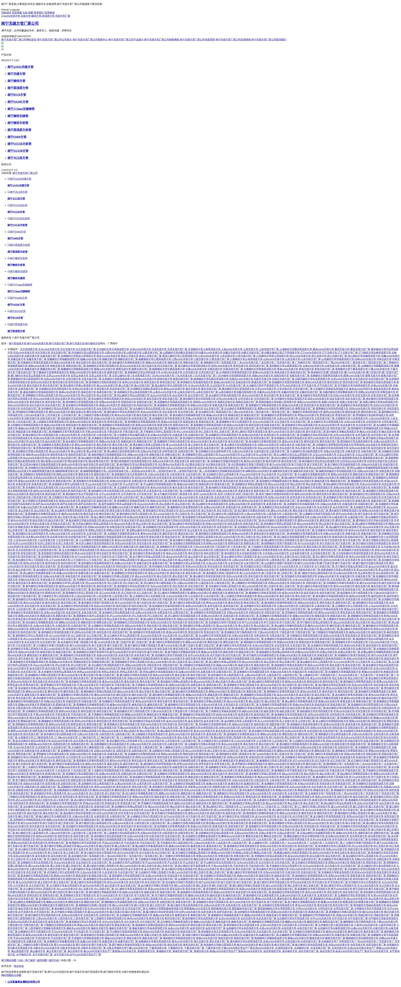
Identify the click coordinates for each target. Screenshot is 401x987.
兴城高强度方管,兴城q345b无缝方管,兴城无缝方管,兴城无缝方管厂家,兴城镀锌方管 (347, 504)
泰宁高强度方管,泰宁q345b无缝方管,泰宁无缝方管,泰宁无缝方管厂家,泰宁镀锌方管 (97, 645)
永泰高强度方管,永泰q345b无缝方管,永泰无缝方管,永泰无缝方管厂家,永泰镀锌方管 (233, 638)
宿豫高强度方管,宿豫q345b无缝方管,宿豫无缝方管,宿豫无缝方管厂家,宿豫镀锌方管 (243, 589)
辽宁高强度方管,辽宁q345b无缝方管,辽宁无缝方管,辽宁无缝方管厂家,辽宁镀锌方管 (327, 352)
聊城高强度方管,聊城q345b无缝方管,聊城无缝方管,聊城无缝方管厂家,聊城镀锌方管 (152, 714)
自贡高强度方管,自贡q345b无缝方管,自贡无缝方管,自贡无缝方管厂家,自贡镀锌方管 (154, 836)
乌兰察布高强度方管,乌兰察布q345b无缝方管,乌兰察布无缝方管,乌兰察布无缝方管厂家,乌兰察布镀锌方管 (193, 464)
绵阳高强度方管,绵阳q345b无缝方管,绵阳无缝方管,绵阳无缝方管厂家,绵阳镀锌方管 (154, 839)
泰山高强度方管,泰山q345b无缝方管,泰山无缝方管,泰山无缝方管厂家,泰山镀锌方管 (254, 701)
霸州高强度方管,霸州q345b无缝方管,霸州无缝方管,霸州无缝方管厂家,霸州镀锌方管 (351, 411)
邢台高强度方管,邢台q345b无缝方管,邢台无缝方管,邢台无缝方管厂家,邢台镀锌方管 (61, 398)
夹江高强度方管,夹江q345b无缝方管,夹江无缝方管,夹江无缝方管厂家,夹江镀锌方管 (53, 852)
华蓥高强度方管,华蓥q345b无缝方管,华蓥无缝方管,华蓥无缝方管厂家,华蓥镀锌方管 (223, 855)
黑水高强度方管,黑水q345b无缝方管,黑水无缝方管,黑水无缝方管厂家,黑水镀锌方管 (225, 869)
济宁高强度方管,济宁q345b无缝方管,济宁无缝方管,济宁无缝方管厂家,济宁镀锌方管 (188, 698)
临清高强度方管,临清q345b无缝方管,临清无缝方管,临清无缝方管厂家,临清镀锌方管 (243, 714)
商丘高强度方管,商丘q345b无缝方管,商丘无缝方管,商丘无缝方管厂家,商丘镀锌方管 (183, 737)
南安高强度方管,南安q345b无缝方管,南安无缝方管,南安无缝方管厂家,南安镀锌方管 (163, 648)
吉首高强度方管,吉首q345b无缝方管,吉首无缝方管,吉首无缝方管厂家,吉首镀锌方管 (277, 793)
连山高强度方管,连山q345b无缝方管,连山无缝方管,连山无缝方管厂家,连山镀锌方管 (165, 504)
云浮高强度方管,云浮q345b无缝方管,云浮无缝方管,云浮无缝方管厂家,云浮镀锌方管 (257, 819)
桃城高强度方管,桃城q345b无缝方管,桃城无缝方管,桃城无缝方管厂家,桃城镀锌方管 (233, 415)
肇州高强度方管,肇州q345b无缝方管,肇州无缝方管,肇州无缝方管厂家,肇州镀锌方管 (168, 533)
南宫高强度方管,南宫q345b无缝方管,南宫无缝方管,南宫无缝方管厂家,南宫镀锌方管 (152, 398)
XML (20, 960)
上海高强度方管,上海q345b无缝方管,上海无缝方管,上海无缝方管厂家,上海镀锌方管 (248, 349)
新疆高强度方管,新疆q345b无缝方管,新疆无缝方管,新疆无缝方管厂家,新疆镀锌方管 (97, 372)
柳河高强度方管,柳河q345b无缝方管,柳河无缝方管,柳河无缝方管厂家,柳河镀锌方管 (89, 513)
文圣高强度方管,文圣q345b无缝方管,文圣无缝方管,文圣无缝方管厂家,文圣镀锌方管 (204, 497)
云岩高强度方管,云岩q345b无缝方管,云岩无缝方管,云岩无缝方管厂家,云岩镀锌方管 (147, 879)
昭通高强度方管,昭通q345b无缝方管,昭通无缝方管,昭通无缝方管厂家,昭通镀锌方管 (348, 902)
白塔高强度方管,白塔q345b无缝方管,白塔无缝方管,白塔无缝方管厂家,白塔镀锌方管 (113, 497)
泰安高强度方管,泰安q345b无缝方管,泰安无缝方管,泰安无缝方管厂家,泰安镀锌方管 (163, 701)
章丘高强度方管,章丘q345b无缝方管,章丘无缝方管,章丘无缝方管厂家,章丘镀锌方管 (337, 678)
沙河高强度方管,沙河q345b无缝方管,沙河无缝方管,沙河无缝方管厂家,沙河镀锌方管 (243, 398)
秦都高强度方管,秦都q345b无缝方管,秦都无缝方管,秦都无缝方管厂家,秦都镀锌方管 (180, 915)
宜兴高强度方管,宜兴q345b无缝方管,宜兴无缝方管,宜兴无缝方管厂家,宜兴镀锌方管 (351, 559)
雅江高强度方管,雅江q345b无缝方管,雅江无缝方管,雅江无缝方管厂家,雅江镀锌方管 (199, 872)
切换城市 (6, 12)
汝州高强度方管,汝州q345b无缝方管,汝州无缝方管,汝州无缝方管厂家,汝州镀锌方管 (246, 727)
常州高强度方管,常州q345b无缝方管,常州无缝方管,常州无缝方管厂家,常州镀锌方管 (213, 566)
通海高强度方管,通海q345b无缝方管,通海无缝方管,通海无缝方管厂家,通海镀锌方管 (282, 898)
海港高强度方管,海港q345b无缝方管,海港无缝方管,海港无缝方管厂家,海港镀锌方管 (86, 392)
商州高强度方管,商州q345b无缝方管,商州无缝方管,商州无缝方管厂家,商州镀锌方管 (196, 925)
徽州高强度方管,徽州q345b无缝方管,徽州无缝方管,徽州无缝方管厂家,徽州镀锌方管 (335, 625)
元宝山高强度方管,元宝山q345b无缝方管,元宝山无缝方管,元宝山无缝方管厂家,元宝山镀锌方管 (344, 454)
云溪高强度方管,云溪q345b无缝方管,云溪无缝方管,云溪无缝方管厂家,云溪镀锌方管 (142, 783)
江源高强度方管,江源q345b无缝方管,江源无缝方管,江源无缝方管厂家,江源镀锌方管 (272, 513)
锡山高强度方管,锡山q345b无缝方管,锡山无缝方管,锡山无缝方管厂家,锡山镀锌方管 (168, 559)
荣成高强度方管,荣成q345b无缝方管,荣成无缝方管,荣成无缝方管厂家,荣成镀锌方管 (320, 704)
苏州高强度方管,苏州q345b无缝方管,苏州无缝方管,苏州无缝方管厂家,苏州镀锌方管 (97, 569)
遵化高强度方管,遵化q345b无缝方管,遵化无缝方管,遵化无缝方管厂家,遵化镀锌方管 (191, 388)
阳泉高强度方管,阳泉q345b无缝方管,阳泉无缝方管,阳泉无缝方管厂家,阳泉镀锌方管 (254, 425)
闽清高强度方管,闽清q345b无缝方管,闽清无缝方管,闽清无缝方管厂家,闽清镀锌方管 (142, 638)
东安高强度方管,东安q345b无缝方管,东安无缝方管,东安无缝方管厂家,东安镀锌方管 (142, 543)
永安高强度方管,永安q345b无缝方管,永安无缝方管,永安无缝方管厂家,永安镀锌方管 (280, 645)
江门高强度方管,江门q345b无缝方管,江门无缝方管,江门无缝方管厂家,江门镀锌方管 (267, 806)
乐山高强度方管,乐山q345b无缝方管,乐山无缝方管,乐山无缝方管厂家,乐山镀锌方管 (262, 849)
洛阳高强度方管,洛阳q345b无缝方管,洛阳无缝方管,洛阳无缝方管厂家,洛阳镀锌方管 (259, 724)
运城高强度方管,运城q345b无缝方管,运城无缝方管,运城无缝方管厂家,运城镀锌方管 (178, 434)
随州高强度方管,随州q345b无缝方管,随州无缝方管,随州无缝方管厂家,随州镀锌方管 (295, 763)
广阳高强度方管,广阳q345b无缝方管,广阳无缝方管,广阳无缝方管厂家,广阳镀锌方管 (259, 411)
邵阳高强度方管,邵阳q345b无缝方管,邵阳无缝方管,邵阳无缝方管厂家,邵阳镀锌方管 (76, 780)
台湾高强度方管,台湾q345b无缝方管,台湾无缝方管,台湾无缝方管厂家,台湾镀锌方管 (188, 372)
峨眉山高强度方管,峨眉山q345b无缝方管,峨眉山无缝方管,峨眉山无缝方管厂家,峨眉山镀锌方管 (242, 852)
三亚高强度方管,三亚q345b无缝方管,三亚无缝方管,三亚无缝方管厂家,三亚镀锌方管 (76, 832)
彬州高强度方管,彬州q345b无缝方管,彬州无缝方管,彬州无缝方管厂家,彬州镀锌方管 (154, 918)
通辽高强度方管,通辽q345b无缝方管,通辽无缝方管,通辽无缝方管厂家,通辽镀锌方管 (142, 457)
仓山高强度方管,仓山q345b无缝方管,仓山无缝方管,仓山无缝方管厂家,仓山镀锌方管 (168, 635)
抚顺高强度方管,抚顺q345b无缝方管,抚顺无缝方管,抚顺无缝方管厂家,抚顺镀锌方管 (345, 477)
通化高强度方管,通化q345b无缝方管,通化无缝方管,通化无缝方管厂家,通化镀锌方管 (298, 510)
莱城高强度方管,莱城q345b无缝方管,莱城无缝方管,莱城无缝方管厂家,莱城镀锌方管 (204, 707)
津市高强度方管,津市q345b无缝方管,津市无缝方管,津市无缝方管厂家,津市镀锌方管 (121, 786)
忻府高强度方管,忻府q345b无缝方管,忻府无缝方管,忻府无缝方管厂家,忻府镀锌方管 (243, 438)
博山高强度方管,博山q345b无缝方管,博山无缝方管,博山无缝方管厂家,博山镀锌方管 (79, 688)
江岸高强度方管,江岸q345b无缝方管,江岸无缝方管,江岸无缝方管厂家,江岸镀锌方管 (170, 740)
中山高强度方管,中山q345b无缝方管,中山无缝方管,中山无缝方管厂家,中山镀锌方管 (267, 474)
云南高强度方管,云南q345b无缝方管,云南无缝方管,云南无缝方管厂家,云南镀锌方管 (330, 365)
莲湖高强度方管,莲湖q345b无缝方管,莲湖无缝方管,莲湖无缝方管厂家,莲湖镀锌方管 (298, 911)
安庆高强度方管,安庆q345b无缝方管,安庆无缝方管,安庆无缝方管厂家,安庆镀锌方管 (178, 622)
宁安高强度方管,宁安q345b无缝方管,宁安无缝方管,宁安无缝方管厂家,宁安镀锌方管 (220, 546)
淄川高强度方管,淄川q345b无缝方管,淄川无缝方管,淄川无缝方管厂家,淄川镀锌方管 (287, 684)
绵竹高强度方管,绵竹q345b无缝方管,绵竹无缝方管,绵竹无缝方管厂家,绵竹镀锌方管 (63, 839)
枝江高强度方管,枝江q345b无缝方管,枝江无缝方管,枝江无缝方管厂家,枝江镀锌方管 (213, 750)
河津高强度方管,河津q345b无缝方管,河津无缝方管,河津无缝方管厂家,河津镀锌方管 (61, 438)
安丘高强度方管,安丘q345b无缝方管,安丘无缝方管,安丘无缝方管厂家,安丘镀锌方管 (97, 698)
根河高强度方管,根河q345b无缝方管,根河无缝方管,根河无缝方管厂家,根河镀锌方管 (271, 461)
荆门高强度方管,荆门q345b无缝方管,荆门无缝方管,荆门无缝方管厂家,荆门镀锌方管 (280, 754)
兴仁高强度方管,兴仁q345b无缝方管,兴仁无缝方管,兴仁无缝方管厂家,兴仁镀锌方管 (84, 888)
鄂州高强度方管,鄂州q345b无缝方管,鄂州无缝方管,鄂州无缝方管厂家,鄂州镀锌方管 (188, 754)
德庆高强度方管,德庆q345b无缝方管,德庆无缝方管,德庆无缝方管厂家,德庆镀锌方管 (215, 813)
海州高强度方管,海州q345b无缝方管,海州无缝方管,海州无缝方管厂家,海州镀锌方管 (335, 490)
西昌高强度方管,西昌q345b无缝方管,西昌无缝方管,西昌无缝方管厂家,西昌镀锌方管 (81, 875)
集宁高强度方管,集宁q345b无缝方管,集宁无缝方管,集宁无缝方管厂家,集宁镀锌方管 (297, 464)
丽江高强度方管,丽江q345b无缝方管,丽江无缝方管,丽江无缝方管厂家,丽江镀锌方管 (139, 905)
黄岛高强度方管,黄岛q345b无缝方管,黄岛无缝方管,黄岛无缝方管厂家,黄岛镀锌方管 (129, 681)
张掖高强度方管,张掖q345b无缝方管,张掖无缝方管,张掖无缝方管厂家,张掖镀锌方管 (340, 934)
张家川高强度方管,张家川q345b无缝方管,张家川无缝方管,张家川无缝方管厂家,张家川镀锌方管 (151, 934)
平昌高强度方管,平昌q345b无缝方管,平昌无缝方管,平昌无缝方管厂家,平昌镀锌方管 (238, 865)
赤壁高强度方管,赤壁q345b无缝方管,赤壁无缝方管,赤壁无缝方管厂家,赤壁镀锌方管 (204, 763)
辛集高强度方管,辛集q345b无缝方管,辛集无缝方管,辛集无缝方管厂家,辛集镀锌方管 (213, 418)
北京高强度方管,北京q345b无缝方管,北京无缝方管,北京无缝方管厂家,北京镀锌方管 (66, 349)
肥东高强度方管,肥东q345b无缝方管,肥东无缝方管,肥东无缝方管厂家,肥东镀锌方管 (346, 612)
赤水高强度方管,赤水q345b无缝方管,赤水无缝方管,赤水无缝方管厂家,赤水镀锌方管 (134, 882)
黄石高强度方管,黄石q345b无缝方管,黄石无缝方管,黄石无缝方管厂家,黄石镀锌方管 (248, 744)
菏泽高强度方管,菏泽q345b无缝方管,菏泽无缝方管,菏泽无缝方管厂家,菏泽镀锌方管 (126, 717)
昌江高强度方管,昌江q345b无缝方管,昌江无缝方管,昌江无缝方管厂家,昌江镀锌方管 (178, 661)
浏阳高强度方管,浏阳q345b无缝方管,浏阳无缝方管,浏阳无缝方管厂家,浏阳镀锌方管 (152, 770)
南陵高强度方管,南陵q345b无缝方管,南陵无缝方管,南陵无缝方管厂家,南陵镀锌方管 (320, 615)
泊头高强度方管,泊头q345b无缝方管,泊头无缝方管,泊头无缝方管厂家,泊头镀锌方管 (102, 408)
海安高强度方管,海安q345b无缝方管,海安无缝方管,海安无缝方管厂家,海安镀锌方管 (175, 573)
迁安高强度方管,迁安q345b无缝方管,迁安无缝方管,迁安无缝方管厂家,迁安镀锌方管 (282, 388)
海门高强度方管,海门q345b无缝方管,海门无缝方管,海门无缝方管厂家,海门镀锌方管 (267, 573)
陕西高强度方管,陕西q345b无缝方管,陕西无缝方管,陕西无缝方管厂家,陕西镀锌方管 (121, 369)
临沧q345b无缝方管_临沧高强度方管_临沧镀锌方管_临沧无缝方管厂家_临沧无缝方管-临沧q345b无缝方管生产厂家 (304, 951)
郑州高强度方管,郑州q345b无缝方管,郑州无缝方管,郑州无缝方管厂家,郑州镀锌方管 (102, 721)
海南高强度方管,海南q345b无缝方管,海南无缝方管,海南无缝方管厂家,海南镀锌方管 (56, 365)
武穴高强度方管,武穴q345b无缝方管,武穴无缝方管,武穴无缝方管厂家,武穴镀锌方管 (320, 760)
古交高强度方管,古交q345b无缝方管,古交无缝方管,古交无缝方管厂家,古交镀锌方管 (280, 421)
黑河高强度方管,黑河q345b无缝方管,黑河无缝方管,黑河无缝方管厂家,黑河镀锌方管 (312, 546)
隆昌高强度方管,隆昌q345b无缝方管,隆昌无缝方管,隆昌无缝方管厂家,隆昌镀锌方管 (170, 849)
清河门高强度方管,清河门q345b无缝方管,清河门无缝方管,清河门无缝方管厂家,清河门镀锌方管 (224, 494)
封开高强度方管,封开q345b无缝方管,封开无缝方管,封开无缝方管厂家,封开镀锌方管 (124, 813)
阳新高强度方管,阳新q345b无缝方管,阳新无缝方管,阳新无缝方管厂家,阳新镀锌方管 (340, 744)
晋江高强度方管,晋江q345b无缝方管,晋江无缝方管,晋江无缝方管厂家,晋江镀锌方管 (71, 648)
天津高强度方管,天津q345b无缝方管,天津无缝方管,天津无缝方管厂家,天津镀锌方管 (157, 349)
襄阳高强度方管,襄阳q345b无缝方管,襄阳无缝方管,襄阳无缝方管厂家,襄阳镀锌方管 (304, 750)
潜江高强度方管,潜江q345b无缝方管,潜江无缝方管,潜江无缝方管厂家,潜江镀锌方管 (269, 767)
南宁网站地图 (8, 960)
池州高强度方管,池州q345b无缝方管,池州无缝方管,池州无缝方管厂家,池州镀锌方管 (102, 632)
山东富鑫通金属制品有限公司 (24, 981)
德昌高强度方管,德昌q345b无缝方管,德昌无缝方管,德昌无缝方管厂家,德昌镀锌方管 (264, 875)
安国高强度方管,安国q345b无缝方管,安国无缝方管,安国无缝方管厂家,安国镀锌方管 (126, 402)
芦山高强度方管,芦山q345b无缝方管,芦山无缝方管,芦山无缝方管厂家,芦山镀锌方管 (173, 862)
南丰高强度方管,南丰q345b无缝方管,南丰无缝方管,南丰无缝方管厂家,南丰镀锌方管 (180, 675)
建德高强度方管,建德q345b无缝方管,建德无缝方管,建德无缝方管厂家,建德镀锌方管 (218, 592)
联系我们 (39, 12)
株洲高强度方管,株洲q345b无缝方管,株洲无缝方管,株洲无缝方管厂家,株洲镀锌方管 (243, 770)
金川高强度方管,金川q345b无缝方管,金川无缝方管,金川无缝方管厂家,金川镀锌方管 (134, 869)
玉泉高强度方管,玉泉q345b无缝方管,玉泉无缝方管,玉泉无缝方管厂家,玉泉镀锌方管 (193, 448)
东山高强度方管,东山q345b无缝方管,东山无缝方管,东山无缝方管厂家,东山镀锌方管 (298, 527)
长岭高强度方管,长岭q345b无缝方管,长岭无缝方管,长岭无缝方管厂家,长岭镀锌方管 (246, 517)
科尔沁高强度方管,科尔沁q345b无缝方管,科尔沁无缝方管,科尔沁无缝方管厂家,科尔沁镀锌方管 (240, 457)
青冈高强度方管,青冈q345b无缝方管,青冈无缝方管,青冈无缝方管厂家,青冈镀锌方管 (311, 550)
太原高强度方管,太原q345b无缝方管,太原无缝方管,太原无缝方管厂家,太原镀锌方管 (304, 418)
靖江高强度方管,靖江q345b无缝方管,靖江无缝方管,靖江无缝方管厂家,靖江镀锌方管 (269, 586)
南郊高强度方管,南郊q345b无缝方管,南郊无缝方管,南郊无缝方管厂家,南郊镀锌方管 (71, 425)
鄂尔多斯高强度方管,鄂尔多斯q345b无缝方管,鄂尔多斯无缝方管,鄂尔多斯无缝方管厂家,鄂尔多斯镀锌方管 (76, 461)
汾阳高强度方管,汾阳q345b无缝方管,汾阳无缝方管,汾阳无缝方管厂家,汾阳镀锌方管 (285, 444)
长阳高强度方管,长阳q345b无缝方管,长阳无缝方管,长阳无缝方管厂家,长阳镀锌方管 (327, 747)
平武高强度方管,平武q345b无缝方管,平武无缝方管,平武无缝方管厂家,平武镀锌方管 (129, 842)
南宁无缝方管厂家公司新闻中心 (90, 39)
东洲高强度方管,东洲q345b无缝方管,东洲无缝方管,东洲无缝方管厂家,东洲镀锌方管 (137, 480)
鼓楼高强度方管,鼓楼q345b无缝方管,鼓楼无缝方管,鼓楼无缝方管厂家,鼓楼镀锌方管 (142, 563)
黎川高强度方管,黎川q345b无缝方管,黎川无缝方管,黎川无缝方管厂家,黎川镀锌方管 (89, 675)
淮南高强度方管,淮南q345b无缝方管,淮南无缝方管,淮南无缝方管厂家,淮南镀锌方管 (204, 619)
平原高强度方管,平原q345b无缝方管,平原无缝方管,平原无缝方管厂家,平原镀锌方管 (61, 714)
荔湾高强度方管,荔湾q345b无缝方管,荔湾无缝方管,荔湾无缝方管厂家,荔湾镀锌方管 (68, 796)
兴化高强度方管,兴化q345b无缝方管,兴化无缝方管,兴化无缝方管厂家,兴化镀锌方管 (178, 586)
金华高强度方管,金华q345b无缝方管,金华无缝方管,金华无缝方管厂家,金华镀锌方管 (213, 605)
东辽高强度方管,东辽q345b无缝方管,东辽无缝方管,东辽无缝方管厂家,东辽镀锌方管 (207, 510)
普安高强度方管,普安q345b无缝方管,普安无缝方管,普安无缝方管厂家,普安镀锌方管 (175, 888)
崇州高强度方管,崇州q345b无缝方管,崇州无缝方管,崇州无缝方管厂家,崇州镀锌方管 (63, 836)
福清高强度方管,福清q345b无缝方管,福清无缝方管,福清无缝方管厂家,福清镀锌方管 (325, 638)
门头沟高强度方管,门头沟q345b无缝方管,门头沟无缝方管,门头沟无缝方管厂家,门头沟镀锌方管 (182, 375)
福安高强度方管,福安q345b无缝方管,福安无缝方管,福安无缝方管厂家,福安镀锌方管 (191, 658)
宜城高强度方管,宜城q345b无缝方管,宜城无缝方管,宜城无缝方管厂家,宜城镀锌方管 (97, 754)
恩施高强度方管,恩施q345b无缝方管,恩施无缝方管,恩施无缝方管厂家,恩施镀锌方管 (86, 767)
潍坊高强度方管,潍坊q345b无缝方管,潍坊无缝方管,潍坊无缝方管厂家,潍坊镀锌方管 (121, 694)
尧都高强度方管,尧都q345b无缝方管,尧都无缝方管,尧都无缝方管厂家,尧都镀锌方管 (126, 441)
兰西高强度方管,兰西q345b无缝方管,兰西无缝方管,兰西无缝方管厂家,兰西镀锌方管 (219, 550)
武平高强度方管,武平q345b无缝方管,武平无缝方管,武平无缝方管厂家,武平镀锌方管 (215, 655)
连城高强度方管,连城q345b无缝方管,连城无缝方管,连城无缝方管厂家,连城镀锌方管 (307, 655)
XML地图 (28, 12)
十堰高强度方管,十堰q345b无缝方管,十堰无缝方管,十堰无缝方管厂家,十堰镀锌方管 (132, 747)
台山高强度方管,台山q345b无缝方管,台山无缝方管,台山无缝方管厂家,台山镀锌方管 (149, 809)
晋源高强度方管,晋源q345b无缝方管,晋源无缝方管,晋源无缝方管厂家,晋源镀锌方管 (188, 421)
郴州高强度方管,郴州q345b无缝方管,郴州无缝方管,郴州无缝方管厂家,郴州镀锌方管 (120, 790)
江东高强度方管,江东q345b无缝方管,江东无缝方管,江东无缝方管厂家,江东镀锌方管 (102, 596)
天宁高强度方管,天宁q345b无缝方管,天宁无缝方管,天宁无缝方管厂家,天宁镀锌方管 (304, 566)
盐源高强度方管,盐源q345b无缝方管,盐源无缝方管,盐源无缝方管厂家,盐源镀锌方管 (173, 875)
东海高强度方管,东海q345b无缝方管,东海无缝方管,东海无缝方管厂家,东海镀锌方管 (71, 576)
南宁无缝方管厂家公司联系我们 (268, 39)
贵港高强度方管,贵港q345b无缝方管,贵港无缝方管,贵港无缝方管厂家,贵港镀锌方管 (218, 826)
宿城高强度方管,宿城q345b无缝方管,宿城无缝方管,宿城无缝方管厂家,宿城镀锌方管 (152, 589)
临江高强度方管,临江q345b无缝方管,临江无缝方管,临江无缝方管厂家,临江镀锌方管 (63, 517)
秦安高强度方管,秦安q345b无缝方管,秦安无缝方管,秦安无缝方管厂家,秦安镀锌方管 (53, 934)
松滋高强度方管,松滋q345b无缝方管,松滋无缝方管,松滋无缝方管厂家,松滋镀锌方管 (346, 757)
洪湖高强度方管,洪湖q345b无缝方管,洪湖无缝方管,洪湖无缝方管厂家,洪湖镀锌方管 (254, 757)
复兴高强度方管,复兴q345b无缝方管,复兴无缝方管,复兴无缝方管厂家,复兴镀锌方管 (269, 395)
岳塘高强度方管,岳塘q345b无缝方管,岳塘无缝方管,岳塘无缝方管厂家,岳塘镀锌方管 (126, 773)
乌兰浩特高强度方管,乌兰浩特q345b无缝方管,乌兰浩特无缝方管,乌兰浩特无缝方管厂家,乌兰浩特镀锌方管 (205, 467)
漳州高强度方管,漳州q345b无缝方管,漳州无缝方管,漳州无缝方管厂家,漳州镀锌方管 (254, 648)
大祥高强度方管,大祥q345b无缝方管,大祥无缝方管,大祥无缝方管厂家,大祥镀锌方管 (259, 780)
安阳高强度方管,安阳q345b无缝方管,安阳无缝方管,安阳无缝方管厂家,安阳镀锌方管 (337, 727)
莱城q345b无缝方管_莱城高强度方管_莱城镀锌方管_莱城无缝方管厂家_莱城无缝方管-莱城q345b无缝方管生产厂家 (178, 951)
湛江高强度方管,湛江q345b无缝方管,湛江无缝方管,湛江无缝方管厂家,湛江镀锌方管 (241, 809)
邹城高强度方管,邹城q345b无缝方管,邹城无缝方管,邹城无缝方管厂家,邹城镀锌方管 (71, 701)
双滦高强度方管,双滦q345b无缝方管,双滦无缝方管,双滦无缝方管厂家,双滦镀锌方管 (309, 405)
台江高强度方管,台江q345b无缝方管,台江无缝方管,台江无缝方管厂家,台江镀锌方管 (76, 635)
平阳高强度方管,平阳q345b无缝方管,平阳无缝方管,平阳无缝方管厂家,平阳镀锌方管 (168, 599)
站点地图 (16, 975)
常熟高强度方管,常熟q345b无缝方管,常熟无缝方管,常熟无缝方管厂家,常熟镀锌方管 (188, 569)
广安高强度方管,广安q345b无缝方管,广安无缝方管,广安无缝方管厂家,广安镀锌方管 (132, 855)
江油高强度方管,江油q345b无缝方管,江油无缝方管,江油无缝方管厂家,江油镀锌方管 (221, 842)
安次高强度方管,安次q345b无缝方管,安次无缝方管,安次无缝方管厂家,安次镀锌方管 (168, 411)
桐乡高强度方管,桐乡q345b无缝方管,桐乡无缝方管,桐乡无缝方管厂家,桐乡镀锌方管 (233, 602)
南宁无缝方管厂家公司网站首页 (18, 39)
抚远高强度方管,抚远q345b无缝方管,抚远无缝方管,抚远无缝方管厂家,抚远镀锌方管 (154, 536)
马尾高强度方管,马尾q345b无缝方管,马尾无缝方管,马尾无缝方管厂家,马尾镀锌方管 (259, 635)
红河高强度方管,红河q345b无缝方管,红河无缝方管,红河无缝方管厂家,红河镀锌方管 (115, 908)
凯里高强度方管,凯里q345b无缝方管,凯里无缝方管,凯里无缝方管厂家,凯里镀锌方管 (267, 888)
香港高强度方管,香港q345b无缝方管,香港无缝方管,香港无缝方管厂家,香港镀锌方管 (280, 372)
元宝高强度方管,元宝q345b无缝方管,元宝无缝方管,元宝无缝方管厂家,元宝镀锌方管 (86, 487)
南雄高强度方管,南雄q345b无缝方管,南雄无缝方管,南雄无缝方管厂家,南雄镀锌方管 (317, 800)
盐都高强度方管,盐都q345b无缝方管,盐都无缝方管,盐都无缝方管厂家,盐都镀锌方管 (137, 579)
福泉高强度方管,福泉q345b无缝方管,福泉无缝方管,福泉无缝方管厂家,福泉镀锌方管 (149, 892)
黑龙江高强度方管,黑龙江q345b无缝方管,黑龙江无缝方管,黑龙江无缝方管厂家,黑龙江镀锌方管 (128, 355)
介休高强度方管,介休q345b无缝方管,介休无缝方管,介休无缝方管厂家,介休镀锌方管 (86, 434)
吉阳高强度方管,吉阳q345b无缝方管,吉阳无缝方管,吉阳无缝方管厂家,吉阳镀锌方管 (168, 832)
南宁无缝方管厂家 (59, 343)
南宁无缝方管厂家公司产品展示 (125, 39)
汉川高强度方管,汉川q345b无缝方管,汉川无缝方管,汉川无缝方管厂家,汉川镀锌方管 (71, 757)
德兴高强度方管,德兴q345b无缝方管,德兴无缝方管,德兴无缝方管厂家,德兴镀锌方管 (63, 678)
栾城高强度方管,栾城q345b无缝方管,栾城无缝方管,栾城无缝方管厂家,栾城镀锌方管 (241, 382)
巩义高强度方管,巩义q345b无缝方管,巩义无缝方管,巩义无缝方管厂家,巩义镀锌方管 (285, 721)
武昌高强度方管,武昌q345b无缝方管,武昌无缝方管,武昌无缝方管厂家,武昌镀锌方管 (353, 740)
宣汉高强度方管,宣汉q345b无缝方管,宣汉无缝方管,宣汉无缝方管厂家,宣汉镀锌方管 (315, 855)
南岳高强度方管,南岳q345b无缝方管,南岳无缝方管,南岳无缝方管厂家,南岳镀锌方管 (102, 777)
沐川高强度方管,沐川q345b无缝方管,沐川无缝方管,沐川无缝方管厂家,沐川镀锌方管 (144, 852)
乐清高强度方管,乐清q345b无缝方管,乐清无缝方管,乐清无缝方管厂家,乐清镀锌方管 (351, 599)
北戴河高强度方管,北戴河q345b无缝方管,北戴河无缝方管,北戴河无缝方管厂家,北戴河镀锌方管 (288, 392)
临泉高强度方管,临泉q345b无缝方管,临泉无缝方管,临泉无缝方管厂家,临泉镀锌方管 (126, 629)
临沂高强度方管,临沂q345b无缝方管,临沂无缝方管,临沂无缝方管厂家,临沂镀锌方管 (295, 707)
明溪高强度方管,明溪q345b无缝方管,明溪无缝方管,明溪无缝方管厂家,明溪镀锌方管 (304, 642)
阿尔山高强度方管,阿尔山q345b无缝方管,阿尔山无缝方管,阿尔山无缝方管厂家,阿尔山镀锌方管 (316, 467)
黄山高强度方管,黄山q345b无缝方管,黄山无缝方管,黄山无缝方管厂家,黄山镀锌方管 (243, 625)
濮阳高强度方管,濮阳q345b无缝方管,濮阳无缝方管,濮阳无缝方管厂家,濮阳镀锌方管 (287, 734)
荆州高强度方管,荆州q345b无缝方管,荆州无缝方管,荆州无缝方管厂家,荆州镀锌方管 (163, 757)
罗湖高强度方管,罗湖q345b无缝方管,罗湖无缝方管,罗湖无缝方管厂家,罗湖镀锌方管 (110, 803)
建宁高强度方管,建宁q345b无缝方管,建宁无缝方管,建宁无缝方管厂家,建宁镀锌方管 (188, 645)
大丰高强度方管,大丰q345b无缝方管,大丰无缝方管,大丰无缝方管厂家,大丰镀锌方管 (320, 579)
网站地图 (6, 975)
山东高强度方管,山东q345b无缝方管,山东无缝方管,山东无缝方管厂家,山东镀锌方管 (290, 359)
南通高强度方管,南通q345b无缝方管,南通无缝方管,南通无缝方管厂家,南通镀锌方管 (84, 573)
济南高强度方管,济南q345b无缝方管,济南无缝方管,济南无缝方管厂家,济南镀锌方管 (154, 678)
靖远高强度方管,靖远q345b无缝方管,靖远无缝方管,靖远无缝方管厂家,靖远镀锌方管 (170, 931)
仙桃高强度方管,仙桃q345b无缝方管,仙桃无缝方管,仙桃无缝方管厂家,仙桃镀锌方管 (178, 767)
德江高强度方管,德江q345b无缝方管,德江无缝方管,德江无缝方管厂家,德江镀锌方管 (293, 885)
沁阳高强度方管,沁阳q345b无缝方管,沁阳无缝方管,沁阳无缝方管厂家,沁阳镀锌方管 (104, 734)
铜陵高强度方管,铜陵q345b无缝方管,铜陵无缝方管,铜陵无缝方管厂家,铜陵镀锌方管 (86, 622)
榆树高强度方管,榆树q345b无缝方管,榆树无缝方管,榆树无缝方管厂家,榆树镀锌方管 (139, 507)
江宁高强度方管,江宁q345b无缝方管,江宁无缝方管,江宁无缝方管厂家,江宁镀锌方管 (76, 559)
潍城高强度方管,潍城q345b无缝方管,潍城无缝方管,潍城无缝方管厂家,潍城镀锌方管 (213, 694)
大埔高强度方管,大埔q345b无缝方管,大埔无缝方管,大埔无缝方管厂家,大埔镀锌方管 (99, 816)
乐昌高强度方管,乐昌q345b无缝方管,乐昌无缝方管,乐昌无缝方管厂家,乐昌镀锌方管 (226, 800)
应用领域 (49, 12)
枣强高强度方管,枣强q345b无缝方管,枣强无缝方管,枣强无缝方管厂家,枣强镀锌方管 (325, 415)
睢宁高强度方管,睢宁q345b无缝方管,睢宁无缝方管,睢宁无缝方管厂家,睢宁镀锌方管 (325, 563)
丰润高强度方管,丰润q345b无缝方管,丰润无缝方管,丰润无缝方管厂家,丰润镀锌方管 (99, 388)
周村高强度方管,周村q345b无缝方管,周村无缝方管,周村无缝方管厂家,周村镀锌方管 (262, 688)
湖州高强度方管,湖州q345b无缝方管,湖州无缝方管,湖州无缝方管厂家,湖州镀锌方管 (325, 602)
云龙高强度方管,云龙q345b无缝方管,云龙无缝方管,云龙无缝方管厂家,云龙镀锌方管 (233, 563)
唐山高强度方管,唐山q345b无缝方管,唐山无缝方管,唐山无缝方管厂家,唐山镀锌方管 (124, 385)
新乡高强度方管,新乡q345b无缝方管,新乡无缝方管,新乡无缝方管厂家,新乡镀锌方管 (221, 730)
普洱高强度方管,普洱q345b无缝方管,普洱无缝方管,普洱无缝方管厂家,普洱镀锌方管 (322, 905)
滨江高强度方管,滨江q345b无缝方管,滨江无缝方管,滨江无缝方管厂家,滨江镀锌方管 (126, 592)
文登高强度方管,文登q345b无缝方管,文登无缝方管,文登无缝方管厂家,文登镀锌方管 (228, 704)
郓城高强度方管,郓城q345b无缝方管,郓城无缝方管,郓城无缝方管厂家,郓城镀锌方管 (309, 717)
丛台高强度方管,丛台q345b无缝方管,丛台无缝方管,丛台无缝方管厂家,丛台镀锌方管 (178, 395)
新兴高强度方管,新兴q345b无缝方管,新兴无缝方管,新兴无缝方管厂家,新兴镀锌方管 (142, 540)
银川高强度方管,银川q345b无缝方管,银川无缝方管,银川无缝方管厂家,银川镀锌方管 (264, 944)
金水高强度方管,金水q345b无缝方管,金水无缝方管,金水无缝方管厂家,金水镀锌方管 (193, 721)
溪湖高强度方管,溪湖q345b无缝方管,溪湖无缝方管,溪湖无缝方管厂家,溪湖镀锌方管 (204, 484)
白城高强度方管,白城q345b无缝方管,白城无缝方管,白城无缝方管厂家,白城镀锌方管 (337, 517)
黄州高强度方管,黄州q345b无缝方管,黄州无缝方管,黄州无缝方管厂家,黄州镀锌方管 (137, 760)
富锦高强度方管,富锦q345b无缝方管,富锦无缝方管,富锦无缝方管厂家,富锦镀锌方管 (337, 536)
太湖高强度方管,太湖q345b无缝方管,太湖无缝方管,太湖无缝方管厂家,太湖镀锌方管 (61, 625)
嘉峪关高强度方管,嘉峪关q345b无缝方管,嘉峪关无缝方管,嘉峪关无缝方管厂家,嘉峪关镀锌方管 (98, 928)
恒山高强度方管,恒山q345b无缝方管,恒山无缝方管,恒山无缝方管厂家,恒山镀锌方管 (141, 523)
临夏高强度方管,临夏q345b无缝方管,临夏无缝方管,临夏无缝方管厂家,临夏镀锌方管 (108, 941)
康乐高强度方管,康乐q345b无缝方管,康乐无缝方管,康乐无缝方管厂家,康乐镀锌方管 (199, 941)
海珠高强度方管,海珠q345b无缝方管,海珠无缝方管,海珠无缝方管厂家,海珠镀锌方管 (160, 796)
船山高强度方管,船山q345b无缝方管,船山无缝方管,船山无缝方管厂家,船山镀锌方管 (104, 846)
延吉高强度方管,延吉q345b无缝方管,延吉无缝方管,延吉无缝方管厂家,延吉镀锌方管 (129, 520)
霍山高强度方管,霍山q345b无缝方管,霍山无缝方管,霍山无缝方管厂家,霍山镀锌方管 (309, 629)
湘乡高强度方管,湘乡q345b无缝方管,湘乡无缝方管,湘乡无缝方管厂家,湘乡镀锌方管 (218, 773)
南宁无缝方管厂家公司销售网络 (161, 39)
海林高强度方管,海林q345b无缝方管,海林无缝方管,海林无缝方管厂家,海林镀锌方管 (129, 546)
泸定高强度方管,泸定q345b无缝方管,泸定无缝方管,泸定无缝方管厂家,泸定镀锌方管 (317, 869)
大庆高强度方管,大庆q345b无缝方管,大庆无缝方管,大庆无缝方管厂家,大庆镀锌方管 (76, 533)
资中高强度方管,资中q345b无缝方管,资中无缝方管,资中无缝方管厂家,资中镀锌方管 (79, 849)
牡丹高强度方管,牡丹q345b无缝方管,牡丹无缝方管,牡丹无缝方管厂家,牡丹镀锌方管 (218, 717)
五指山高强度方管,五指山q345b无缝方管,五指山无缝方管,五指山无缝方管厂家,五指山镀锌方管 (266, 832)
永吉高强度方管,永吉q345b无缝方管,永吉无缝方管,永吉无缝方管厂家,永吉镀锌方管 (322, 507)
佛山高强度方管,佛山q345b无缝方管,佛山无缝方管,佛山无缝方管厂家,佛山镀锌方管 (175, 806)
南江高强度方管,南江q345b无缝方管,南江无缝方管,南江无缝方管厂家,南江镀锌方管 (147, 865)
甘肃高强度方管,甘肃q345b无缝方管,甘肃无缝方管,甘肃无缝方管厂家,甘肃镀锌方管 (213, 369)
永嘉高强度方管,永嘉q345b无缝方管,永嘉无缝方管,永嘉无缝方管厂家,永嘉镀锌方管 (76, 599)
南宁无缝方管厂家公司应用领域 (233, 39)
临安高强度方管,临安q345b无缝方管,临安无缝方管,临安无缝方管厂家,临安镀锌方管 (309, 592)
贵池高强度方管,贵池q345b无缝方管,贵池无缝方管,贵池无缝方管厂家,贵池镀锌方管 (193, 632)
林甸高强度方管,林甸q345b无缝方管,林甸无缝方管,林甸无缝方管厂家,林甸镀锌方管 (259, 533)
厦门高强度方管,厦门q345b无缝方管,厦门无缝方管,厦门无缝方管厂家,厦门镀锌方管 (121, 642)
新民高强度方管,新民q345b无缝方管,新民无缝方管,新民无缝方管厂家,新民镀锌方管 (84, 474)
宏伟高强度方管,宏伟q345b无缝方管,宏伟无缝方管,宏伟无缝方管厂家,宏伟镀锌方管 (295, 497)
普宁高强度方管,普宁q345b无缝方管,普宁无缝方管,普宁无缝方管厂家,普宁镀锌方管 (165, 819)
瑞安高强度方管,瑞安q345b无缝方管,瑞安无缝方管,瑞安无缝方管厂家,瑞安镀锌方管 (259, 599)
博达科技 (19, 966)
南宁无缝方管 (77, 343)
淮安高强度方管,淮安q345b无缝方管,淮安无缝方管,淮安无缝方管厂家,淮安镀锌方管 (253, 576)
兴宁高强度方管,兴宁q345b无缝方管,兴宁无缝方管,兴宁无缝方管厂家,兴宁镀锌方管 (191, 816)
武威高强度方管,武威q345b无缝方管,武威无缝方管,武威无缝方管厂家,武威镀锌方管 (248, 934)
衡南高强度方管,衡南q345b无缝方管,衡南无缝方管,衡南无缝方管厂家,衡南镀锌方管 (193, 777)
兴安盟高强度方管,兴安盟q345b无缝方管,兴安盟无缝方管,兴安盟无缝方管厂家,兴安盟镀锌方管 (95, 467)
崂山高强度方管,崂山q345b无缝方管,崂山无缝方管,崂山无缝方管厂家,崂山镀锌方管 (221, 681)
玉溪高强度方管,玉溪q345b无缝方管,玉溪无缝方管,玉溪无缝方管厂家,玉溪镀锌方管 (307, 895)
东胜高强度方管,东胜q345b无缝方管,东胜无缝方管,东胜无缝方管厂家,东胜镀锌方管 (180, 461)
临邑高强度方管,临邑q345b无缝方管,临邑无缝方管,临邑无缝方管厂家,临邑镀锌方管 (269, 711)
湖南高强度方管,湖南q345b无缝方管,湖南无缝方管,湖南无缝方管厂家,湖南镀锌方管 (173, 362)
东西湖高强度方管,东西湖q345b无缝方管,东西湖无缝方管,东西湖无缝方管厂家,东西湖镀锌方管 (60, 744)
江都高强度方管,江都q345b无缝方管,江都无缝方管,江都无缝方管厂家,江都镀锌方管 (204, 582)
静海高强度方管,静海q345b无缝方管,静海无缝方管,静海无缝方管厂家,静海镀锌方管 (163, 379)
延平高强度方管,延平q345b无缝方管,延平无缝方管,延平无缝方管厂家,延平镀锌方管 (137, 652)
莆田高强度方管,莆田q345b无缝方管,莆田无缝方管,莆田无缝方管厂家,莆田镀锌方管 (213, 642)
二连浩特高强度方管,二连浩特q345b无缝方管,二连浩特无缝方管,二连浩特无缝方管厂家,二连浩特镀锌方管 (164, 471)
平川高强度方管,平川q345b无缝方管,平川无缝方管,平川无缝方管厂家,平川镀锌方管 (79, 931)
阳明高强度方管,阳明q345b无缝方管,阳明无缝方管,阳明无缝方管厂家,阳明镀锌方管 (233, 543)
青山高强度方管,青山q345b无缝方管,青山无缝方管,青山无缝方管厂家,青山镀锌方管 (76, 451)
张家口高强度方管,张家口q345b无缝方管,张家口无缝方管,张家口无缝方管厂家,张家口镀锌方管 (328, 402)
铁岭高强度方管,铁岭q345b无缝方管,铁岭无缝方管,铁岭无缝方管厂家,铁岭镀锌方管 (178, 500)
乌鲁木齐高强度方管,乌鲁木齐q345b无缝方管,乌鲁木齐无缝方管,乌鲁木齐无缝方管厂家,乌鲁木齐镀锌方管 (68, 948)
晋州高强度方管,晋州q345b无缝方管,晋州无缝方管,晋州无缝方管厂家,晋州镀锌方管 (332, 382)
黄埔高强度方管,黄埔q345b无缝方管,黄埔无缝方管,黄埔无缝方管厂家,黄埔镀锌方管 (251, 796)
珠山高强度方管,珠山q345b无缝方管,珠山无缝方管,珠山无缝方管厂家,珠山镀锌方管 (269, 661)
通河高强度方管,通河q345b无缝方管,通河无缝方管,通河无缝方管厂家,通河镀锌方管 (325, 520)
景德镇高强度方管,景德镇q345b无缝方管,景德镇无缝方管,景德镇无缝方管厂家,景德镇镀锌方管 (80, 661)
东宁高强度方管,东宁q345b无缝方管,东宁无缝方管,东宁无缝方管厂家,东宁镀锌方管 (325, 543)
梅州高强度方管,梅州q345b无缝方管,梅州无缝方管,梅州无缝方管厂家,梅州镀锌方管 (307, 813)
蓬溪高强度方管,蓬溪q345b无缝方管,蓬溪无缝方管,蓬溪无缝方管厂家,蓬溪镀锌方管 (196, 846)
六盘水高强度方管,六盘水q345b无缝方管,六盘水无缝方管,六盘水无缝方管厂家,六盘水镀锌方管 (245, 879)
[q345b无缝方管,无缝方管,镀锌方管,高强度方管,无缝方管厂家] (35, 16)
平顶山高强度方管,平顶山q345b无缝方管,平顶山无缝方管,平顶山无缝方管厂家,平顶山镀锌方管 (148, 727)
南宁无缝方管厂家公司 (25, 173)
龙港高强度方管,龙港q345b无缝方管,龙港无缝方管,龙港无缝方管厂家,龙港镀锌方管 (256, 504)
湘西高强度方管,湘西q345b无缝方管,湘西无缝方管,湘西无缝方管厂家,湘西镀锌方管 (186, 793)
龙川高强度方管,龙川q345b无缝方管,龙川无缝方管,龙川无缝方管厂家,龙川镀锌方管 (282, 816)
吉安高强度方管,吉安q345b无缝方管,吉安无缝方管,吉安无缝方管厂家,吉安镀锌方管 (218, 668)
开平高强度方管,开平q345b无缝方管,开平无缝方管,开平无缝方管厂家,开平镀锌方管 (307, 385)
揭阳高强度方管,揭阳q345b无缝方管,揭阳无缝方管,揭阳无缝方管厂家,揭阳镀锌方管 (74, 819)
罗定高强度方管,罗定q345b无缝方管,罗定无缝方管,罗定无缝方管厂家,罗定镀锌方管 (348, 819)
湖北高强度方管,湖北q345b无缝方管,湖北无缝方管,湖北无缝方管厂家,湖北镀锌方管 (81, 362)
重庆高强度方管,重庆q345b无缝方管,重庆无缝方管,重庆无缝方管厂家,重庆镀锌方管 (340, 349)
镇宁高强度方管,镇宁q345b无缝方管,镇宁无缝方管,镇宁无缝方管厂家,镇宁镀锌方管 (226, 882)
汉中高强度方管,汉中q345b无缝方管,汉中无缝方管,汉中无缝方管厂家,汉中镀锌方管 (129, 921)
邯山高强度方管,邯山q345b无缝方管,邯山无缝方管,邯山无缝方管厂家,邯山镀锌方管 (86, 395)
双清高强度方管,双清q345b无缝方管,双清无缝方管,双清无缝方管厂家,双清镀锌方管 (168, 780)
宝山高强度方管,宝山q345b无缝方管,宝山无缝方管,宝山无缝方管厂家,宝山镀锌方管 (193, 530)
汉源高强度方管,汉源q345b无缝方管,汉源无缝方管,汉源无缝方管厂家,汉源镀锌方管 (290, 859)
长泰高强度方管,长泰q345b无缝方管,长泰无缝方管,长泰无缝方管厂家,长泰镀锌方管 (346, 648)
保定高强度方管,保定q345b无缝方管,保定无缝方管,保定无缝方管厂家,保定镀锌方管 (335, 398)
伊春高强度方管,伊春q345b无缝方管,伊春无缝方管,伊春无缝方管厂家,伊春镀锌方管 (351, 533)
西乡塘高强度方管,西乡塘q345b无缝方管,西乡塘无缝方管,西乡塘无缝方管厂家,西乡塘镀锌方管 (237, 823)
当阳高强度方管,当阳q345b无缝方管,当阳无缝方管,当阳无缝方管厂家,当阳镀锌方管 (121, 750)
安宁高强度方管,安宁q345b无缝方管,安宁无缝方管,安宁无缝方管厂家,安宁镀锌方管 (124, 895)
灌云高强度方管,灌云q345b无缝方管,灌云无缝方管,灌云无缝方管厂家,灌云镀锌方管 (162, 576)
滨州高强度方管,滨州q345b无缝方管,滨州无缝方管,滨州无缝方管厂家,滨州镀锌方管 (335, 714)
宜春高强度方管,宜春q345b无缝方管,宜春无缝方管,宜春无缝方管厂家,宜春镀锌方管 (206, 671)
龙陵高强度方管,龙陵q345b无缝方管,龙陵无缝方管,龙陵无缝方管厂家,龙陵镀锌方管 (165, 902)
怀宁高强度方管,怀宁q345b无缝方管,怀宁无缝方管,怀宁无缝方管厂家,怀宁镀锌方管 (269, 622)
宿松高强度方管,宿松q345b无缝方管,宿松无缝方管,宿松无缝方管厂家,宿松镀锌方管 (152, 625)
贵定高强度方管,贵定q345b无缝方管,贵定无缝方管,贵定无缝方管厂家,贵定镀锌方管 (332, 892)
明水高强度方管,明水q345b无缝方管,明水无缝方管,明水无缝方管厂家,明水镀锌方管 (102, 553)
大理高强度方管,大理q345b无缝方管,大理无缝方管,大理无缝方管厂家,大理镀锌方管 (323, 908)
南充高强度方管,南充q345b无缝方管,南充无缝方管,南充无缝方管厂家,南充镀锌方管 (340, 852)
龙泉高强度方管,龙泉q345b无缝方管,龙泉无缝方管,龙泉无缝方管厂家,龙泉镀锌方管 (71, 612)
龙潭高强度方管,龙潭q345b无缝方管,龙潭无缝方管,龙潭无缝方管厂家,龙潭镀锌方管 (231, 507)
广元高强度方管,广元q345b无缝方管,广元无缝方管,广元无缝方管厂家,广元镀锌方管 (312, 842)
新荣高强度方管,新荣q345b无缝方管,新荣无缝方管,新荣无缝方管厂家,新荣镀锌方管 (163, 425)
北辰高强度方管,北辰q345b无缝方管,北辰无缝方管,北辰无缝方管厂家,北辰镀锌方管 (71, 379)
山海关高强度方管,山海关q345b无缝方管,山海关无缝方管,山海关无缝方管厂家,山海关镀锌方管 (184, 392)
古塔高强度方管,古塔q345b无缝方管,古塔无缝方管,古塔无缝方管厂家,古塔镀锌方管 (152, 490)
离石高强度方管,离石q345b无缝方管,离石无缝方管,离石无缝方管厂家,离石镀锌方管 (102, 444)
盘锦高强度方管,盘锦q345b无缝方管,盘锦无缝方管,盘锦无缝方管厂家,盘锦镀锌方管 (86, 500)
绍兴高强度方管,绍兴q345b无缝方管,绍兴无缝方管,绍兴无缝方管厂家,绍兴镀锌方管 (121, 605)
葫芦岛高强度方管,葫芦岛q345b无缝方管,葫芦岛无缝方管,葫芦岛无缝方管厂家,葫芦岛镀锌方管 (67, 504)
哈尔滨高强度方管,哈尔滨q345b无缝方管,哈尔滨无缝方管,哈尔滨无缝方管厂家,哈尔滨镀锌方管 (227, 520)
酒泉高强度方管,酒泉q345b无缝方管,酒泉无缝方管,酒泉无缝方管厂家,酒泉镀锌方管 (132, 938)
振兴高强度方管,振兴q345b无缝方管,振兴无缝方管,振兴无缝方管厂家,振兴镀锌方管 (178, 487)
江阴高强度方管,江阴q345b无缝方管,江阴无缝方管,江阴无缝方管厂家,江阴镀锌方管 (259, 559)
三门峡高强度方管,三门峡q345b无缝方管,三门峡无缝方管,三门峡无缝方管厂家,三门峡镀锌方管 (85, 737)
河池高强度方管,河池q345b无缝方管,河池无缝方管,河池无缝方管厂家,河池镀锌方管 (309, 826)
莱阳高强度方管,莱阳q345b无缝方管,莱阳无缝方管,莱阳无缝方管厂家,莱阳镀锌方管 (236, 691)
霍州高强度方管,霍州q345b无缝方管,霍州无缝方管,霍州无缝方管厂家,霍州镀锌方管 (309, 441)
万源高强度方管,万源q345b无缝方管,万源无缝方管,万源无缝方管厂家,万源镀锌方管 (108, 859)
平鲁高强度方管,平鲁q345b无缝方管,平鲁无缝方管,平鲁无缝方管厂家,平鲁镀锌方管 (113, 431)
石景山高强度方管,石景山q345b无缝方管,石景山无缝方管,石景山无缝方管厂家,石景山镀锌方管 (78, 375)
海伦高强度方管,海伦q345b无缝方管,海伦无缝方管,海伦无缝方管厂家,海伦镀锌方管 (193, 553)
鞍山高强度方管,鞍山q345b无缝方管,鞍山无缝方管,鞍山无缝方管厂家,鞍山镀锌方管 (253, 477)
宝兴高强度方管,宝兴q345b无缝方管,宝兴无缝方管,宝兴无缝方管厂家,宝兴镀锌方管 (264, 862)
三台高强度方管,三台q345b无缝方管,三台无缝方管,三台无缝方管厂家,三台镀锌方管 (246, 839)
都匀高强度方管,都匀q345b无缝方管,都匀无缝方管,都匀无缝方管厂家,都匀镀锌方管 (58, 892)
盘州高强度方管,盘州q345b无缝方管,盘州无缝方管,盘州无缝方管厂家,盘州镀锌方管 (342, 879)
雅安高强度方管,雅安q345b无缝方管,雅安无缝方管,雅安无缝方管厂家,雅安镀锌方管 (199, 859)
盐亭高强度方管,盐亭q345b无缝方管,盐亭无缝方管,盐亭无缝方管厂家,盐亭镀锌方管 (337, 839)
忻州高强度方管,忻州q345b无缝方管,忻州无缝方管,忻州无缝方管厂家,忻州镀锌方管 (152, 438)
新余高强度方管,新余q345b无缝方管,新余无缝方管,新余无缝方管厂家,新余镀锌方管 (335, 665)
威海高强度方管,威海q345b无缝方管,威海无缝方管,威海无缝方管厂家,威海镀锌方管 (137, 704)
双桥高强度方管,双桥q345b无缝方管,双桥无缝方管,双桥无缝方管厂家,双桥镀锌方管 (218, 405)
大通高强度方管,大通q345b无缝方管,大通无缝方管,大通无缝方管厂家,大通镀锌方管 (295, 619)
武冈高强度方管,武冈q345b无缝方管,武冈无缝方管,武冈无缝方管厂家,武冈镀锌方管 (351, 780)
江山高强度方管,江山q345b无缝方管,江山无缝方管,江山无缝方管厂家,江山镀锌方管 (188, 609)
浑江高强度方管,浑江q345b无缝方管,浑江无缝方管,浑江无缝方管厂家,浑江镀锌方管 (180, 513)
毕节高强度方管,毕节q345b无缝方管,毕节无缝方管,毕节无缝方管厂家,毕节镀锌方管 (317, 882)
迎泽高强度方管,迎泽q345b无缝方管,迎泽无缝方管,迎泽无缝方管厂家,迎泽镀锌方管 (97, 421)
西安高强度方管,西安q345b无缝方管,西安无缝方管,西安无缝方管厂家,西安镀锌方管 (115, 510)
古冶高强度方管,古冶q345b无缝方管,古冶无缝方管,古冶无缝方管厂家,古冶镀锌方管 (215, 385)
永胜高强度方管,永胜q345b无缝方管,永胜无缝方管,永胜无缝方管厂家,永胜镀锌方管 (231, 905)
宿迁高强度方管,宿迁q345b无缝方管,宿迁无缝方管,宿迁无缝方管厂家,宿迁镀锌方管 (61, 589)
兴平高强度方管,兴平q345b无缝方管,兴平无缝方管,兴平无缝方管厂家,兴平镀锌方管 (337, 918)
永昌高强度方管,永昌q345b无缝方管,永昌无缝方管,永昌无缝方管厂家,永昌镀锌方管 (287, 928)
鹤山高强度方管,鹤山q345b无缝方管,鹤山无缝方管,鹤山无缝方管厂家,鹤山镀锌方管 (129, 730)
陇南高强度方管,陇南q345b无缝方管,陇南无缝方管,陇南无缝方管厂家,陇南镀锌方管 (315, 938)
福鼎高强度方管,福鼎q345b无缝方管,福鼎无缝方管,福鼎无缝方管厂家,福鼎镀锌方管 (282, 658)
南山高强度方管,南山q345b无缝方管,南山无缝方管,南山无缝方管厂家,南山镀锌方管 (293, 803)
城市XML (54, 960)
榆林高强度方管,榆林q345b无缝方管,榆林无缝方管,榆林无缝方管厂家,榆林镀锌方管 (221, 921)
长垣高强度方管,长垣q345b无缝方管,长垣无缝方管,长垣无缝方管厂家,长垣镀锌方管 (312, 730)
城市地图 (42, 960)
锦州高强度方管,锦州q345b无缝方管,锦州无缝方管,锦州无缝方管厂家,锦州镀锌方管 (61, 490)
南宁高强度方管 (17, 343)
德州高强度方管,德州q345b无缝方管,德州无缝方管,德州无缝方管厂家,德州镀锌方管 (86, 711)
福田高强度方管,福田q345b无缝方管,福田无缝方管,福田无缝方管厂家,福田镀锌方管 (201, 803)
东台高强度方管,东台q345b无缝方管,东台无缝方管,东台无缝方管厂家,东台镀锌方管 (228, 579)
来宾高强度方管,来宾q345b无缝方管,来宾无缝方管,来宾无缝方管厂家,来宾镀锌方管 (102, 829)
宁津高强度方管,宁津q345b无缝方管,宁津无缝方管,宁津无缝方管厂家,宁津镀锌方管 (178, 711)
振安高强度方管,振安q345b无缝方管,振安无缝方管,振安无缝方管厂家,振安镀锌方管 (269, 487)
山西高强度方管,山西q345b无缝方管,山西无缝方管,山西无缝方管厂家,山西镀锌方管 (132, 352)
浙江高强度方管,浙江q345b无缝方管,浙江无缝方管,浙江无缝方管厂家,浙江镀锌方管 (317, 355)
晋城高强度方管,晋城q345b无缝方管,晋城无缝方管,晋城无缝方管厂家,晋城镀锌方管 (137, 428)
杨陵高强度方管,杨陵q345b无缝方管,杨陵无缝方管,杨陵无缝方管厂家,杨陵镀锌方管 (272, 915)
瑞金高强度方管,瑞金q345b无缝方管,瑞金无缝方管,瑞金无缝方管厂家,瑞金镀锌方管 (126, 668)
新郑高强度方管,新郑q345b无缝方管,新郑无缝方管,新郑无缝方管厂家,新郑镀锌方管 (76, 724)
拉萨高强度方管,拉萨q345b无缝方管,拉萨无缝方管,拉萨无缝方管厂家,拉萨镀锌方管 (207, 911)
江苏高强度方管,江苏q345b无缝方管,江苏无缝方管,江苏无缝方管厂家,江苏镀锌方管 (225, 355)
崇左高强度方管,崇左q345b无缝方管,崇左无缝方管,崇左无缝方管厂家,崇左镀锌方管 (285, 829)
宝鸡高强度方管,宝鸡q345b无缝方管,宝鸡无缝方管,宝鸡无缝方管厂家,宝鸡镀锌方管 (89, 915)
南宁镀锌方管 (92, 343)
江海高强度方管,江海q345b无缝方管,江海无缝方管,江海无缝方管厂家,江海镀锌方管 (58, 809)
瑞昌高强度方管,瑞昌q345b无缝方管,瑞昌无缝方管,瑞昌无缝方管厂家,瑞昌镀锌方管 (243, 665)
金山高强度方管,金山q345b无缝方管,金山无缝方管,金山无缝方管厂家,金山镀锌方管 (193, 556)
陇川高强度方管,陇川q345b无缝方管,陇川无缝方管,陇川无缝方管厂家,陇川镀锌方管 (115, 911)
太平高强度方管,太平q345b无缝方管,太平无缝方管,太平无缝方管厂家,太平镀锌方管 (126, 494)
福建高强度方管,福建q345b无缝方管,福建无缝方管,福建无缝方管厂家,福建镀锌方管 (108, 359)
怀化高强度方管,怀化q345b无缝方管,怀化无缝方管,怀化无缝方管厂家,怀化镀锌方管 (212, 790)
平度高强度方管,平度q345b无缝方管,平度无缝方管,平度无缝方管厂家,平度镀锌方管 (104, 684)
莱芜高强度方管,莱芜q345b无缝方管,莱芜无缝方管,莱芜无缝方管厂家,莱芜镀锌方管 (113, 707)
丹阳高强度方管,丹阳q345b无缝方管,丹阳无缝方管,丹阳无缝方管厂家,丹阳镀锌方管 (295, 582)
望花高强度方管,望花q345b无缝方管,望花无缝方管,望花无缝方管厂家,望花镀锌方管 (228, 480)
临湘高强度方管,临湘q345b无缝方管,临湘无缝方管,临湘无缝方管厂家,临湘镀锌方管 (233, 783)
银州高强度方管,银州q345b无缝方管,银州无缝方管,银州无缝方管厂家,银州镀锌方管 (269, 500)
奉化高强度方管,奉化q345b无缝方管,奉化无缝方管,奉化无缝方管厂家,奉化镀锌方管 (285, 596)
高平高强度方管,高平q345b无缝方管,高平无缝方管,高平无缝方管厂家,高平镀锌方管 (228, 428)
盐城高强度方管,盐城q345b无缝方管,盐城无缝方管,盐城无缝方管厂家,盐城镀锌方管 (345, 576)
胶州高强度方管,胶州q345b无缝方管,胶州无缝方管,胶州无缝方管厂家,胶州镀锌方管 (312, 681)
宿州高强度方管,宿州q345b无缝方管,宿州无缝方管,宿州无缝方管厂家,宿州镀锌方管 (218, 629)
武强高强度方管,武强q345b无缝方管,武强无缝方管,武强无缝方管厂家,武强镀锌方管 (121, 418)
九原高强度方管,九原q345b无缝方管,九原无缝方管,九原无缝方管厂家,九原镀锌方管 (259, 451)
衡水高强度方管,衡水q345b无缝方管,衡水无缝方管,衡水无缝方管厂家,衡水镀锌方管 (142, 415)
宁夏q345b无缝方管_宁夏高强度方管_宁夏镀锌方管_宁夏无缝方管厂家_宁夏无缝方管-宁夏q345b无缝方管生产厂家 (190, 948)
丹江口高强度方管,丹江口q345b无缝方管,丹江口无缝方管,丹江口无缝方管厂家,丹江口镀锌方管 (230, 747)
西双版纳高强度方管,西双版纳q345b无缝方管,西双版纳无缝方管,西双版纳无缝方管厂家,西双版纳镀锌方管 (219, 908)
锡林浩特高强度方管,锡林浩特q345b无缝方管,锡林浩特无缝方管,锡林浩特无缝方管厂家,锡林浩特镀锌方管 (280, 471)
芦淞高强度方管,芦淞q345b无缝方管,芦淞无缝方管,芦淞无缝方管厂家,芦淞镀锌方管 (335, 770)
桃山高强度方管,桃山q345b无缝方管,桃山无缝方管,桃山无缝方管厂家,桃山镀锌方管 (233, 540)
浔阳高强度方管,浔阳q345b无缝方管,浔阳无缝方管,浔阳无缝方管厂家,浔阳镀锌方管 (152, 665)
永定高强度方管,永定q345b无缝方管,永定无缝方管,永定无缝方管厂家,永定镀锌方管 (317, 786)
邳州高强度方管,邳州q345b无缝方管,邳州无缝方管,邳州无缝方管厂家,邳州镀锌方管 (121, 566)
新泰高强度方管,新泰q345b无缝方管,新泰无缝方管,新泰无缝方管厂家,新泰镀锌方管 (346, 701)
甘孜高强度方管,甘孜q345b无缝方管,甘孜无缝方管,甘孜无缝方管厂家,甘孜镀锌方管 (290, 872)
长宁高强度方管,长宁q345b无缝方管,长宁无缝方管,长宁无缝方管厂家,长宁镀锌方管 (102, 556)
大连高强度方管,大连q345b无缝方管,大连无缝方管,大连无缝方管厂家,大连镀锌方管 (175, 474)
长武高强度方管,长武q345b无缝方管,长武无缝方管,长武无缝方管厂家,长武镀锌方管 (246, 918)
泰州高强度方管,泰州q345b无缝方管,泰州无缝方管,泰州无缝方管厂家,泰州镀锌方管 (86, 586)
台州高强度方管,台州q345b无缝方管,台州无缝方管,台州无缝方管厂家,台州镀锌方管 (280, 609)
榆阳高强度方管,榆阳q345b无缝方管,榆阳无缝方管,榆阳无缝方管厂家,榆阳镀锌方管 (312, 921)
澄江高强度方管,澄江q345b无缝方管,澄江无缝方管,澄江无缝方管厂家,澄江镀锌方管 (191, 898)
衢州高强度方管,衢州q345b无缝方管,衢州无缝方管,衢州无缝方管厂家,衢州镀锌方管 (97, 609)
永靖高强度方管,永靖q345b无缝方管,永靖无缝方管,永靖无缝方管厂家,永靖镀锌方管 (290, 941)
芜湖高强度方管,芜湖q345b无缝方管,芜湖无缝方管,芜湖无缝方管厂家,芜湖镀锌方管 (228, 615)
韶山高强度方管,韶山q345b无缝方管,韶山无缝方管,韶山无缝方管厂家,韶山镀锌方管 (309, 773)
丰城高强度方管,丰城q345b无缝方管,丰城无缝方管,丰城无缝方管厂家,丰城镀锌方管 (297, 671)
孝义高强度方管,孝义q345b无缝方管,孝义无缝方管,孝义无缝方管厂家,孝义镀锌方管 (193, 444)
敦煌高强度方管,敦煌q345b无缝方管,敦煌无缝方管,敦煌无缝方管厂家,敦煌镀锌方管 (223, 938)
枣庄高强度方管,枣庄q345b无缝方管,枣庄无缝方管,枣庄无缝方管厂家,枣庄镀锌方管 (353, 688)
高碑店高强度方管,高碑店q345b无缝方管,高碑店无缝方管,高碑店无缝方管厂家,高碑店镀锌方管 (224, 402)
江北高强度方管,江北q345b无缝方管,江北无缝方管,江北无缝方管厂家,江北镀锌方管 (193, 596)
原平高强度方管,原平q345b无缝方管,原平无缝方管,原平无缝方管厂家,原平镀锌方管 (335, 438)
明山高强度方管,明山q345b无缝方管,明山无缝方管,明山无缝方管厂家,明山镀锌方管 (295, 484)
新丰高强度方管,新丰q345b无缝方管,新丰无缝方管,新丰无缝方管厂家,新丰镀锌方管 (134, 800)
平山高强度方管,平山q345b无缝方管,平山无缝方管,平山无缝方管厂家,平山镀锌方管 (113, 484)
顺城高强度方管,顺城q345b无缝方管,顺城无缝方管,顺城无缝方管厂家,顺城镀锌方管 (320, 480)
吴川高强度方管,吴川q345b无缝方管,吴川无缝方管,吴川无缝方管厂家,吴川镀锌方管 (332, 809)
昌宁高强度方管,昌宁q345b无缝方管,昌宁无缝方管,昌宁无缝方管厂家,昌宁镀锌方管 (257, 902)
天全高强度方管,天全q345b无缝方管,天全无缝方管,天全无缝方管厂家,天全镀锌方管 (81, 862)
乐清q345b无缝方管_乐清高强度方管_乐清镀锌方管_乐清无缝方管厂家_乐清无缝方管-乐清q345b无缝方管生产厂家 (316, 948)
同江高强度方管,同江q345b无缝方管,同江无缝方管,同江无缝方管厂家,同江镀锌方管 (246, 536)
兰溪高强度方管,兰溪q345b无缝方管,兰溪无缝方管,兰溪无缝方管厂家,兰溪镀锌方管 (304, 605)
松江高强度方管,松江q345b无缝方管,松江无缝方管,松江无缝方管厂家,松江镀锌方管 (285, 556)
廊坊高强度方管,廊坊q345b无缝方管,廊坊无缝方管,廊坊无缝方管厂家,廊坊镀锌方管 (76, 411)
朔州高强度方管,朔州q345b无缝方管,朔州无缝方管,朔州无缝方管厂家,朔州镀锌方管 (320, 428)
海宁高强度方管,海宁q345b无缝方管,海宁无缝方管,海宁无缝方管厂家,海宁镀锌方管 (142, 602)
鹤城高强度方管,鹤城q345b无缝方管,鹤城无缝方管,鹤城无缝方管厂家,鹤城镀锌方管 (303, 790)
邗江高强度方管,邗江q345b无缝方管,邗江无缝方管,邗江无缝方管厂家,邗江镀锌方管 (113, 582)
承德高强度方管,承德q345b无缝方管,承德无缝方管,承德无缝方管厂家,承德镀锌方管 (126, 405)
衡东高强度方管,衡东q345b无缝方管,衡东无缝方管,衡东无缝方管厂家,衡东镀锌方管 (285, 777)
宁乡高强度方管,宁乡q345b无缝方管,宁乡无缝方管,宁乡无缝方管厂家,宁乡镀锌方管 (61, 770)
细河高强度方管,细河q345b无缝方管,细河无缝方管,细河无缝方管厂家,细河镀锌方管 (322, 494)
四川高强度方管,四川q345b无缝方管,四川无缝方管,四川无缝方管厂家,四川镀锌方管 (147, 365)
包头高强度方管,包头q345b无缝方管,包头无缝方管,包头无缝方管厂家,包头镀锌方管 (285, 448)
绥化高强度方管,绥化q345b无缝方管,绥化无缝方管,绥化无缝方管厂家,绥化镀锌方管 (128, 550)
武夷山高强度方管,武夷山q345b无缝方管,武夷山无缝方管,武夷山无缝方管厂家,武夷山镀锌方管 (326, 652)
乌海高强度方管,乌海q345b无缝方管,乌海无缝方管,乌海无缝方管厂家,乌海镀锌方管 (351, 451)
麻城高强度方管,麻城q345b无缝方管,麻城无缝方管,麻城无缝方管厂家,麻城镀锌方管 (228, 760)
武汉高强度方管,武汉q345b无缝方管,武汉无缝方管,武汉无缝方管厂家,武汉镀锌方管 (79, 740)
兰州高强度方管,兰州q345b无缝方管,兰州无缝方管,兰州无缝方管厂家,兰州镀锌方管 (287, 925)
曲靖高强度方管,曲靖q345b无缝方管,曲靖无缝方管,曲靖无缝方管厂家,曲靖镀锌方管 (215, 895)
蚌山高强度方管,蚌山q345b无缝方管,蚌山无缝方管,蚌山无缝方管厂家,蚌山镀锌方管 (113, 619)
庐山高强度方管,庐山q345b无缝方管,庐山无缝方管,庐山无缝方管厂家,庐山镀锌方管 (61, 665)
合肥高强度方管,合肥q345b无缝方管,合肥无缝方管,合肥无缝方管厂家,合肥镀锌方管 (163, 612)
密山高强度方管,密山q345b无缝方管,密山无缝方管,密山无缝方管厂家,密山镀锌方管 (324, 523)
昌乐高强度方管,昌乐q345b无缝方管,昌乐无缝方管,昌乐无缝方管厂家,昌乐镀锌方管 (304, 694)
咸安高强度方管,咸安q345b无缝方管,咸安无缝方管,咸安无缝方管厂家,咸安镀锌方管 (113, 763)
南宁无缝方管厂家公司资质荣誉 (197, 39)
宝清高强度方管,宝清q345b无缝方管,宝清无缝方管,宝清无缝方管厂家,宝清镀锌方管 (284, 530)
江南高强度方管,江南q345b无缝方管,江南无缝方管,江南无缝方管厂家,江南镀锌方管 (139, 823)
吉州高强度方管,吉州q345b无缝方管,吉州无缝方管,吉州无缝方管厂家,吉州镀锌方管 (309, 668)
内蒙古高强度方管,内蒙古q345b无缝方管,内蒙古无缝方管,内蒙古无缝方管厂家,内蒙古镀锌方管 (230, 352)
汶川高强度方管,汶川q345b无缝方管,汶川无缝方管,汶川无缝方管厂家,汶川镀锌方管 (330, 865)
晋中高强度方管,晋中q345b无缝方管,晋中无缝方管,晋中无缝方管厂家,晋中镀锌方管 (295, 431)
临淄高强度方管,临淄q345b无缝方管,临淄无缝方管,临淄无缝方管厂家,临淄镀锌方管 (170, 688)
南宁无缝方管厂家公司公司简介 (54, 39)
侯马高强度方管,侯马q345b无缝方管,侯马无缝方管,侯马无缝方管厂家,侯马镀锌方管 (218, 441)
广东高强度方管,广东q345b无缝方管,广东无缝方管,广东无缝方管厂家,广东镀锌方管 (264, 362)
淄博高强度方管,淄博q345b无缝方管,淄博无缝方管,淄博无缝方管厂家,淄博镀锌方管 (196, 684)
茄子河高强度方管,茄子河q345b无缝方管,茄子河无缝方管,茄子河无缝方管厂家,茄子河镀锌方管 (331, 540)
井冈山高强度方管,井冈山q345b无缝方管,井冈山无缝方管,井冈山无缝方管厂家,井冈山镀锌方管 (108, 671)
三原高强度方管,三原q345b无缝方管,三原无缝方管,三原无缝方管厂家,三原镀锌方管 (63, 918)
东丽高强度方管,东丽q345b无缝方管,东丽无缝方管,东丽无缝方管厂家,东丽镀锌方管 (279, 375)
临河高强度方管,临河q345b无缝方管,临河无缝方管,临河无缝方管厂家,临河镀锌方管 (89, 464)
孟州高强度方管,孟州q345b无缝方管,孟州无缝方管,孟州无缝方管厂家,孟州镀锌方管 (196, 734)
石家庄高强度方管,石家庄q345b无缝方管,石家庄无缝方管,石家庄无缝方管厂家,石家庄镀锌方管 (261, 379)
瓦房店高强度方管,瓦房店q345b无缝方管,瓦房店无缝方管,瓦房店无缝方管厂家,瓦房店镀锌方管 (65, 477)
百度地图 (17, 12)
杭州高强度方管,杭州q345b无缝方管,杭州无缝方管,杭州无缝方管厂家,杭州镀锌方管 (335, 589)
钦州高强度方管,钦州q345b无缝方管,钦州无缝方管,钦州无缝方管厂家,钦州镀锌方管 (126, 826)
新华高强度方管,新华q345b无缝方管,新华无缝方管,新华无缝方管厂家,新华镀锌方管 (58, 382)
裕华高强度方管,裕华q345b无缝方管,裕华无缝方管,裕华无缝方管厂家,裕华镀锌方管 (149, 382)
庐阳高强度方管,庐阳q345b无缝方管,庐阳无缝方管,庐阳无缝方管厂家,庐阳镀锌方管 (254, 612)
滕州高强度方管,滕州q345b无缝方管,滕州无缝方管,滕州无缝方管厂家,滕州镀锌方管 (53, 691)
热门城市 (30, 960)
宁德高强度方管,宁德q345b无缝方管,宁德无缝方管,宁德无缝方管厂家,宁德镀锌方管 (99, 658)
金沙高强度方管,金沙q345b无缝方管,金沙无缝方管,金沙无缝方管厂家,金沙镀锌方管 (110, 885)
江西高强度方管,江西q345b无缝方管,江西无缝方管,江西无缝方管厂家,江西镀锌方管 (199, 359)
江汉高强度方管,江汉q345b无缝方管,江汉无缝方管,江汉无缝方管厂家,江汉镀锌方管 (262, 740)
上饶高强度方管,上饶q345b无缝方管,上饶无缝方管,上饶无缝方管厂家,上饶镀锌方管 (272, 675)
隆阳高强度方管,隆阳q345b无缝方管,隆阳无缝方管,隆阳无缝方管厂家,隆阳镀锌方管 (74, 902)
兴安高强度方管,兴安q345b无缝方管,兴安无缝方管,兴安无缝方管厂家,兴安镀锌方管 (207, 527)
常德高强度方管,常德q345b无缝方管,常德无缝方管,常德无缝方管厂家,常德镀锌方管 (325, 783)
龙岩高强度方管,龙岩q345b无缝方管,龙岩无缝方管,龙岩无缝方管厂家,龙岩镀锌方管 (124, 655)
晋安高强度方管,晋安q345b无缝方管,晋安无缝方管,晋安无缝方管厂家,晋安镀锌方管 (351, 635)
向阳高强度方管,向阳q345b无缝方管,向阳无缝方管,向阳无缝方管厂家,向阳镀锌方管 (115, 527)
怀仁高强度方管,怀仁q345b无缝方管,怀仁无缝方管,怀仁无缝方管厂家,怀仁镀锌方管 (204, 431)
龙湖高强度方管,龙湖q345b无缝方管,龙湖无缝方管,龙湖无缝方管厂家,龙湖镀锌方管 (84, 806)
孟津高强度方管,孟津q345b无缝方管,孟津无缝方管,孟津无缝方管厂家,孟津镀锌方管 (351, 724)
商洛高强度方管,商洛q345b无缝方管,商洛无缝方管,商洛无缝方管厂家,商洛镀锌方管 (104, 925)
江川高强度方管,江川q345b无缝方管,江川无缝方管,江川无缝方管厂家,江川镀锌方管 (99, 898)
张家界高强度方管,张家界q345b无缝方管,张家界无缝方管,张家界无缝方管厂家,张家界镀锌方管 (219, 786)
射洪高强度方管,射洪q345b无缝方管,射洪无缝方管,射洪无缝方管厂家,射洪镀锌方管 (287, 846)
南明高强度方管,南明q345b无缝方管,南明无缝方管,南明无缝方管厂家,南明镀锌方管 (56, 879)
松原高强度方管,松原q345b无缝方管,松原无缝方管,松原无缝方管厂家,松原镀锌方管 (154, 517)
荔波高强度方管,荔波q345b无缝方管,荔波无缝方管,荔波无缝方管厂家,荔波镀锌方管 (241, 892)
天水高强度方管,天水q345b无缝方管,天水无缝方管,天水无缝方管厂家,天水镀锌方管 (262, 931)
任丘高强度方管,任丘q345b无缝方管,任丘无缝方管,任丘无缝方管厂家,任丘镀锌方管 (193, 408)
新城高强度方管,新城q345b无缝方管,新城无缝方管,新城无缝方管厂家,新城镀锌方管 (102, 448)
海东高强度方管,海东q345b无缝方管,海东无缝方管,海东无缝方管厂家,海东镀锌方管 (173, 944)
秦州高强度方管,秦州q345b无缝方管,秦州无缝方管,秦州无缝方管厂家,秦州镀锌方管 (353, 931)
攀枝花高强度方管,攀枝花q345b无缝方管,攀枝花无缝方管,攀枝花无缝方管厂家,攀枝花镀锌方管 (252, 836)
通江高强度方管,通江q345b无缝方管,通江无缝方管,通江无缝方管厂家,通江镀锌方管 (56, 865)
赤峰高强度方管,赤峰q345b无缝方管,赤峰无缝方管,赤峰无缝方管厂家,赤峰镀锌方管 (154, 454)
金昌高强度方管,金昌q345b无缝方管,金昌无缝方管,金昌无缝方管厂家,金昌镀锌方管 (195, 928)
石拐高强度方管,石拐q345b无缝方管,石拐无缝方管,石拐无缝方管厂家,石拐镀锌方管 (168, 451)
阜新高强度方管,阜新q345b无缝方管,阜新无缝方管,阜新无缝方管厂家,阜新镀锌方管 (243, 490)
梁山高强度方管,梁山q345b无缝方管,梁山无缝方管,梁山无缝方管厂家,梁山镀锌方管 (280, 698)
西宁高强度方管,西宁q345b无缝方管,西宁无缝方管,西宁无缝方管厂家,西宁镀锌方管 (81, 944)
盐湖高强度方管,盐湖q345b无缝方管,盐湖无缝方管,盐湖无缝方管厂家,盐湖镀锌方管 (269, 434)
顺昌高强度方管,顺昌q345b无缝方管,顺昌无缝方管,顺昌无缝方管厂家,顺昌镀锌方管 (228, 652)
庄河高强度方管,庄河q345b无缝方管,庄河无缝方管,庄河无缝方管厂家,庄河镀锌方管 (162, 477)
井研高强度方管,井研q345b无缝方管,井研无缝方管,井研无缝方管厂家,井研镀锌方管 (353, 849)
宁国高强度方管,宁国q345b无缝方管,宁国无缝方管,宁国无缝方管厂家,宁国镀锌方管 (285, 632)
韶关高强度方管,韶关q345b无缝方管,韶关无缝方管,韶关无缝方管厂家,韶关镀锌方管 (342, 796)
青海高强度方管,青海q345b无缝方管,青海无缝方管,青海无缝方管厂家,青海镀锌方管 (304, 369)
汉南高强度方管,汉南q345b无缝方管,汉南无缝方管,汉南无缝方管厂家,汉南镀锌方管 (157, 744)
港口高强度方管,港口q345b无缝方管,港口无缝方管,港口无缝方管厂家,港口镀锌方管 (335, 823)
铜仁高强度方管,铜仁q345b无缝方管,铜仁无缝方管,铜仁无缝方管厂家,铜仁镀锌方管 (201, 885)
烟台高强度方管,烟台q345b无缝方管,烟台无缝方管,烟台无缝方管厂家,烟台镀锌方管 (144, 691)
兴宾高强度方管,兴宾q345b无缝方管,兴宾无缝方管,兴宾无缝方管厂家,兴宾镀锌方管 (193, 829)
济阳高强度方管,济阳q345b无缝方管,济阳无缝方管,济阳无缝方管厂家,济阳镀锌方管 (246, 678)
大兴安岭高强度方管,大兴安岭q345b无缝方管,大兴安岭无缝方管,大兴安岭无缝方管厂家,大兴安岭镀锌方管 (297, 553)
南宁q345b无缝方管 (37, 343)
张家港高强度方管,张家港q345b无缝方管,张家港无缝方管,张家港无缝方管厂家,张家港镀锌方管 (286, 569)
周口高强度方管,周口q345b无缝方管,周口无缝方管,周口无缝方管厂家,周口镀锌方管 (274, 737)
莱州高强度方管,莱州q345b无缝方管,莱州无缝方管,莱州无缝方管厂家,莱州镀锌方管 (327, 691)
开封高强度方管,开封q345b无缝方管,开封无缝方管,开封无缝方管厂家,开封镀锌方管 (168, 724)
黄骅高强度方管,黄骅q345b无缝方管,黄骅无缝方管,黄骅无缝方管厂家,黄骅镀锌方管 (285, 408)
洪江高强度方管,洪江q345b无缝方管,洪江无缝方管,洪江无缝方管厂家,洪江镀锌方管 (94, 793)
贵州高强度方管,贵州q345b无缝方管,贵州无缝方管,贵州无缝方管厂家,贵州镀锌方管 (238, 365)
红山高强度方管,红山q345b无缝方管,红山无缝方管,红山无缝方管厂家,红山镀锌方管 (246, 454)
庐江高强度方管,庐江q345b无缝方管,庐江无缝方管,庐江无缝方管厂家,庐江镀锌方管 (137, 615)
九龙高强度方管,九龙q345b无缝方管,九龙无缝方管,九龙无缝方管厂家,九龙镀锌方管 (108, 872)
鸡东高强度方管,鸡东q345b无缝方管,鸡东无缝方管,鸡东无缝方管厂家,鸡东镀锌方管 (233, 523)
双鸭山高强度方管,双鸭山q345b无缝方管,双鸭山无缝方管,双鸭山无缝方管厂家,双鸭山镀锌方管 (95, 530)
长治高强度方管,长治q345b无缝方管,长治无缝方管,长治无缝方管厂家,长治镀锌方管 (346, 425)
